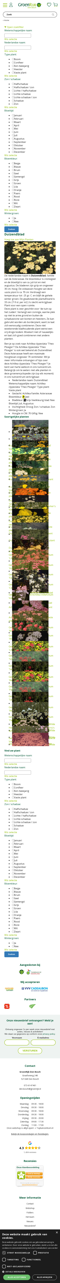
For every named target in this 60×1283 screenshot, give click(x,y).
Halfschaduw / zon (24, 87)
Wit (16, 203)
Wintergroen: (11, 213)
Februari (18, 118)
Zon (16, 103)
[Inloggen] (11, 5)
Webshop (30, 1208)
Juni (16, 132)
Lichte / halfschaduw (25, 90)
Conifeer (18, 62)
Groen (17, 183)
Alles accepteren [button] (17, 1277)
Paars (17, 193)
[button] (30, 1271)
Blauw (17, 166)
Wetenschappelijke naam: (18, 30)
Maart (17, 122)
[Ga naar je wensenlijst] (49, 5)
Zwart (17, 206)
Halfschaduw (21, 84)
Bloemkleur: (10, 158)
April (16, 125)
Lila (16, 186)
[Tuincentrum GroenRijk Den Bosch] (30, 6)
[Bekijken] (55, 5)
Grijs (16, 180)
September (20, 142)
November (20, 148)
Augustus (19, 138)
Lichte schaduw (22, 94)
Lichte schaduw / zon (25, 97)
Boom (17, 59)
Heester (18, 69)
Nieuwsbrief (30, 1225)
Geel (16, 173)
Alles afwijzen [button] (44, 1277)
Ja (15, 218)
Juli (15, 135)
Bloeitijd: (9, 110)
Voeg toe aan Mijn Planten (18, 239)
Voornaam (17, 1038)
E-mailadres (43, 1038)
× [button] (57, 1232)
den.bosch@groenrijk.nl (30, 1088)
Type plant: (10, 54)
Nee (16, 221)
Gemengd (19, 176)
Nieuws (30, 1221)
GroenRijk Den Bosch (30, 1071)
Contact (30, 1203)
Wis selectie (10, 39)
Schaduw (19, 100)
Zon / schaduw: (12, 79)
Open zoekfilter (15, 27)
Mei (16, 128)
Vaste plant (20, 72)
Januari (18, 115)
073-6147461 (30, 1085)
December (19, 152)
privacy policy (49, 1034)
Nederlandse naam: (14, 42)
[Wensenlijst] (49, 5)
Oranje (17, 190)
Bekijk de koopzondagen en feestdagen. (30, 1134)
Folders (30, 1212)
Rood (17, 196)
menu (5, 5)
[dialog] (30, 1256)
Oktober (18, 145)
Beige (17, 163)
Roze (16, 200)
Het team (30, 1216)
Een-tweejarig (21, 66)
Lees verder (53, 1248)
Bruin (17, 170)
